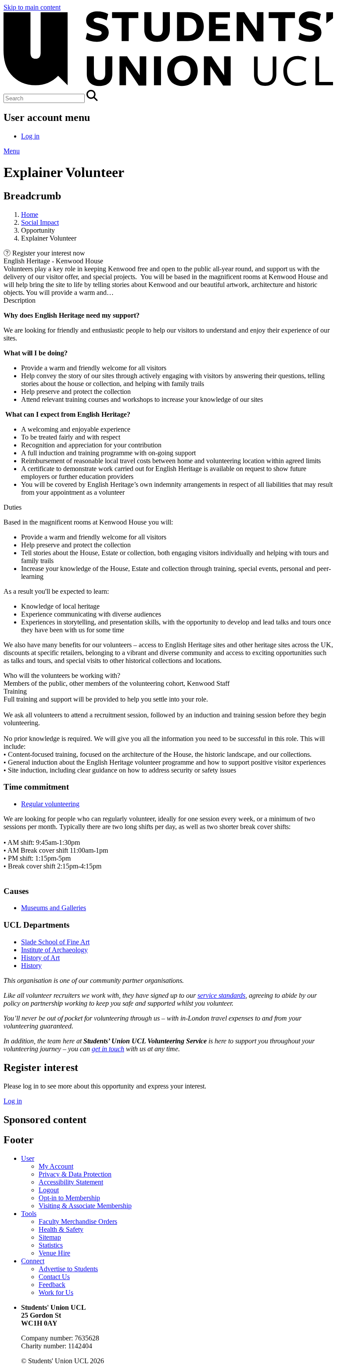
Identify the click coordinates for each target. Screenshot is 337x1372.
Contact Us (54, 1276)
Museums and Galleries (53, 907)
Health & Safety (61, 1229)
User (27, 1158)
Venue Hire (54, 1253)
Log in (30, 136)
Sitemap (50, 1237)
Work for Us (56, 1292)
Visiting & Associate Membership (85, 1205)
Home (29, 214)
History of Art (40, 957)
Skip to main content (32, 7)
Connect (32, 1261)
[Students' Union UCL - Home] (168, 85)
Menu (12, 151)
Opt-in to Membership (69, 1198)
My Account (56, 1166)
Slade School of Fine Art (55, 942)
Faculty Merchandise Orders (78, 1221)
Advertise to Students (68, 1269)
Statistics (51, 1245)
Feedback (52, 1284)
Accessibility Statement (71, 1182)
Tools (28, 1213)
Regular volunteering (50, 804)
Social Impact (40, 222)
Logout (49, 1190)
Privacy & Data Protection (75, 1174)
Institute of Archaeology (54, 950)
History (31, 965)
